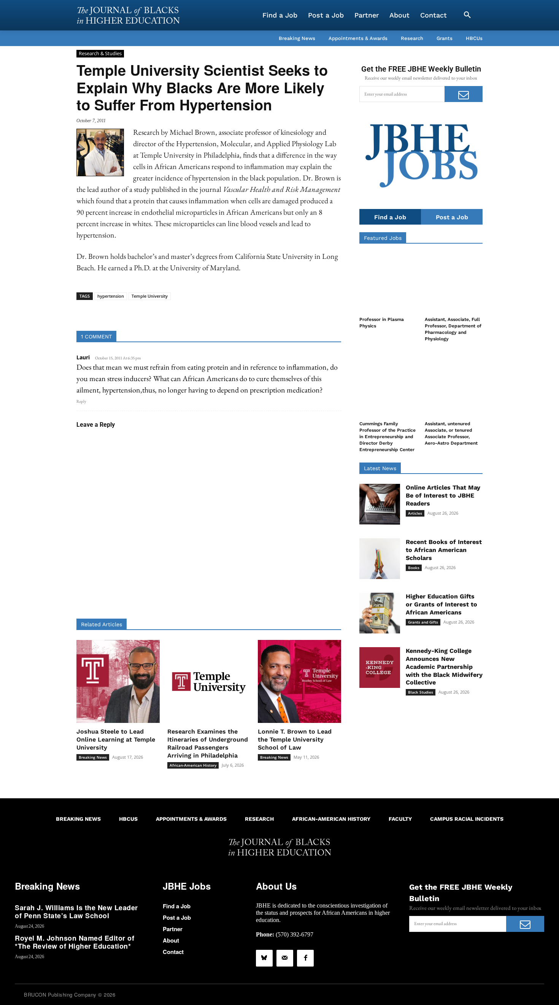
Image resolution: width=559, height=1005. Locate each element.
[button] (467, 15)
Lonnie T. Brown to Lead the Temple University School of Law (295, 739)
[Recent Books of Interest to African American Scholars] (379, 558)
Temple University (150, 296)
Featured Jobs (383, 238)
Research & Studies (100, 53)
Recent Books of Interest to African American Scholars (444, 550)
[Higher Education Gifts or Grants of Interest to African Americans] (379, 613)
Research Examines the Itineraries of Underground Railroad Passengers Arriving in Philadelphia (207, 743)
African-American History (193, 765)
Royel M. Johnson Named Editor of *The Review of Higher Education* (74, 942)
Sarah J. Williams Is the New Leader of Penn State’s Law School (76, 912)
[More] (267, 311)
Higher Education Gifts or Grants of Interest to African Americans (441, 604)
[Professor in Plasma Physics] (388, 282)
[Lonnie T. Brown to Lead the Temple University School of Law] (299, 681)
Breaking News (93, 757)
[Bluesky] (264, 958)
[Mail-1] (284, 958)
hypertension (110, 296)
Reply (81, 401)
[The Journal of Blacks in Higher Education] (128, 15)
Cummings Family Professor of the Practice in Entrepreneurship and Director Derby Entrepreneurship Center (387, 436)
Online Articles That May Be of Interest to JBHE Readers (443, 495)
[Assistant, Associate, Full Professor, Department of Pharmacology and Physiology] (454, 282)
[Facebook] (305, 958)
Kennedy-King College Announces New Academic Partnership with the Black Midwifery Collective (444, 666)
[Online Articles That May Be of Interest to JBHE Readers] (379, 504)
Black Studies (420, 692)
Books (413, 567)
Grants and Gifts (423, 622)
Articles (415, 513)
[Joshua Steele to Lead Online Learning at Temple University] (118, 681)
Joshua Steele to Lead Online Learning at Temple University (115, 739)
